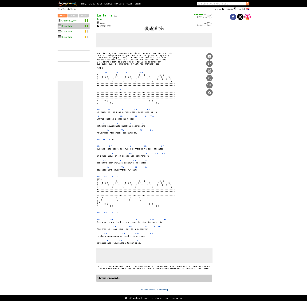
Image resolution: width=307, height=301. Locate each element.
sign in (230, 9)
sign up (218, 9)
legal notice (148, 298)
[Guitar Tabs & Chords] (68, 5)
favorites (108, 4)
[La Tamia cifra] (161, 289)
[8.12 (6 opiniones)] (200, 14)
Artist (73, 15)
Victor (209, 25)
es (163, 298)
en (167, 298)
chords (92, 4)
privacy (158, 298)
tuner (99, 4)
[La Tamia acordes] (148, 289)
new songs (119, 4)
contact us (177, 298)
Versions (62, 15)
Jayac (100, 19)
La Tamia (105, 15)
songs (84, 4)
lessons (138, 4)
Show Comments (109, 278)
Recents (84, 15)
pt (171, 298)
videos (129, 4)
